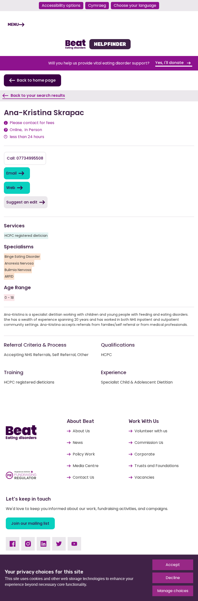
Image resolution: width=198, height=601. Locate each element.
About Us (81, 431)
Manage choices (172, 591)
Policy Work (84, 454)
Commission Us (148, 442)
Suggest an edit (21, 202)
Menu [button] (13, 24)
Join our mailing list (30, 523)
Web (10, 187)
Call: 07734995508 (25, 158)
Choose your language (135, 5)
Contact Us (83, 477)
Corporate (144, 454)
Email (11, 173)
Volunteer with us (150, 431)
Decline (173, 577)
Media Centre (86, 465)
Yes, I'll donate (169, 62)
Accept (173, 564)
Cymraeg (97, 5)
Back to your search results (38, 95)
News (78, 442)
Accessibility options (61, 5)
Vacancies (144, 477)
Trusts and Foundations (156, 465)
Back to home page (36, 80)
